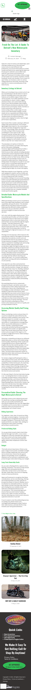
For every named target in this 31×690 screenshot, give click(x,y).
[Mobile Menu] (29, 8)
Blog (24, 58)
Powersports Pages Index (14, 639)
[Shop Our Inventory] (6, 19)
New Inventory (9, 634)
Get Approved (9, 637)
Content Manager (15, 56)
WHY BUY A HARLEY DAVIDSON (15, 601)
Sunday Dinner (15, 543)
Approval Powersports (14, 149)
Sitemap (5, 681)
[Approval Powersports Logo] (15, 620)
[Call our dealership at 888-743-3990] (3, 5)
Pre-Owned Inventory (12, 636)
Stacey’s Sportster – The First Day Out (15, 577)
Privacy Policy (9, 657)
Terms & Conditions (11, 659)
